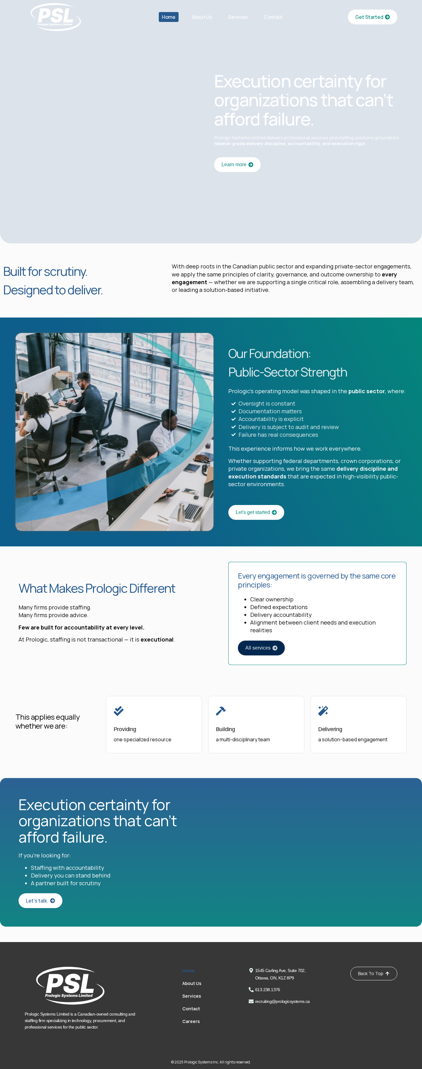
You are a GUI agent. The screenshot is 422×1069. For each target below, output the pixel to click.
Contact (273, 17)
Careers (191, 1021)
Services (238, 17)
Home (168, 17)
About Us (202, 17)
